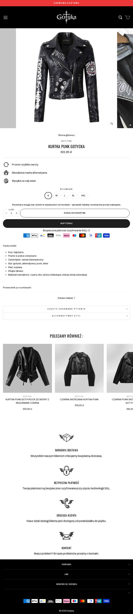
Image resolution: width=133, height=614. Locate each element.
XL (73, 195)
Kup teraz (66, 223)
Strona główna (66, 135)
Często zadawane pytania (66, 309)
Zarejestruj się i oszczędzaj (66, 584)
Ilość (11, 210)
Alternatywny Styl (66, 316)
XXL (83, 195)
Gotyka (66, 141)
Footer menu (66, 564)
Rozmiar (66, 189)
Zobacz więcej (65, 298)
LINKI (66, 574)
